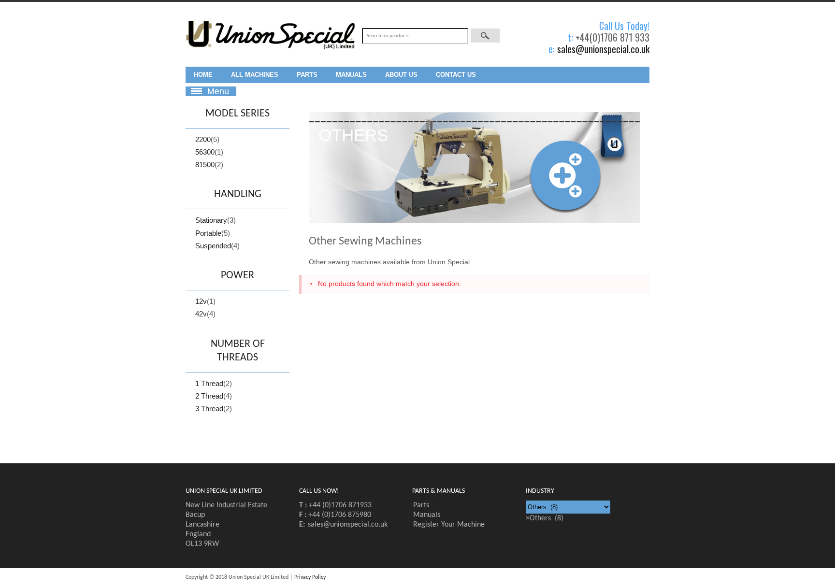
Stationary (211, 220)
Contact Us (456, 74)
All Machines (254, 74)
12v (201, 301)
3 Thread (209, 408)
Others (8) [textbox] (544, 518)
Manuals (351, 74)
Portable (208, 233)
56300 (205, 152)
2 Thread (209, 396)
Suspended (213, 246)
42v (201, 314)
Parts (307, 74)
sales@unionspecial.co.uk (603, 49)
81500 (205, 164)
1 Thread (209, 383)
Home (203, 74)
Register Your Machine (449, 525)
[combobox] (544, 518)
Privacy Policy (310, 577)
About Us (401, 74)
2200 (203, 139)
